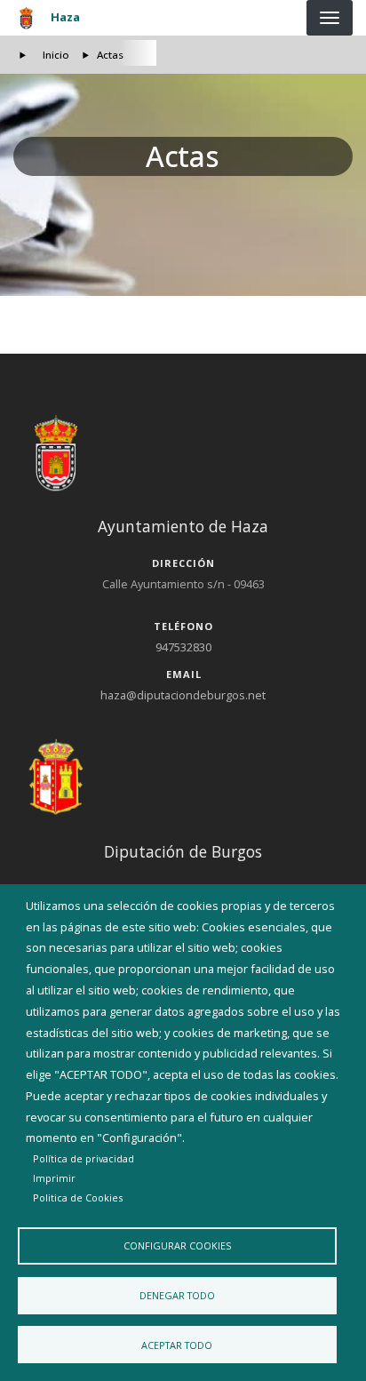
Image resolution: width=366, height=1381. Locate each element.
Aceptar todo (176, 1345)
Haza (65, 17)
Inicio (56, 54)
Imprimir (54, 1178)
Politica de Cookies (78, 1197)
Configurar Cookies (177, 1245)
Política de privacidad (83, 1158)
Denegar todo (177, 1295)
